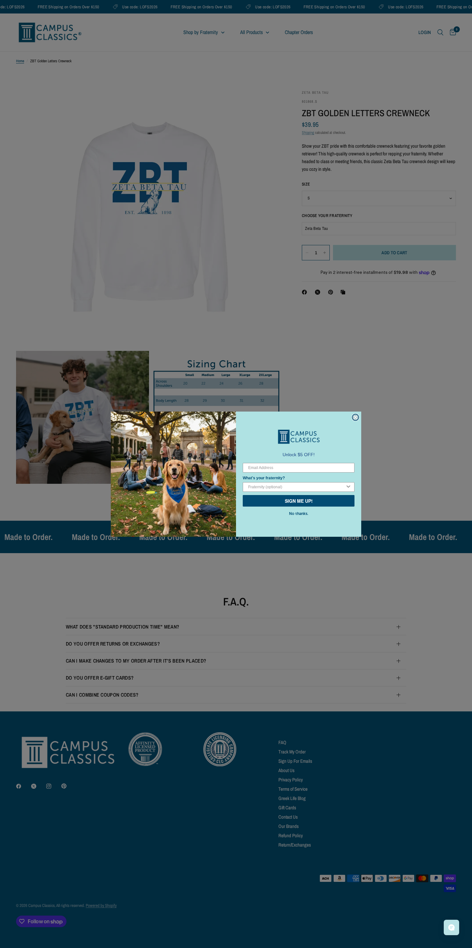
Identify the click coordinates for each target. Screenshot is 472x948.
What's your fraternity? (264, 478)
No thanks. (298, 513)
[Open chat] (451, 927)
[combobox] (296, 487)
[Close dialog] (355, 417)
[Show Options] (348, 487)
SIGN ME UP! (299, 501)
